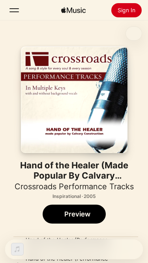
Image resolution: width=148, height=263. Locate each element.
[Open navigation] (14, 10)
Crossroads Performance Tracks (74, 186)
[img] (73, 10)
